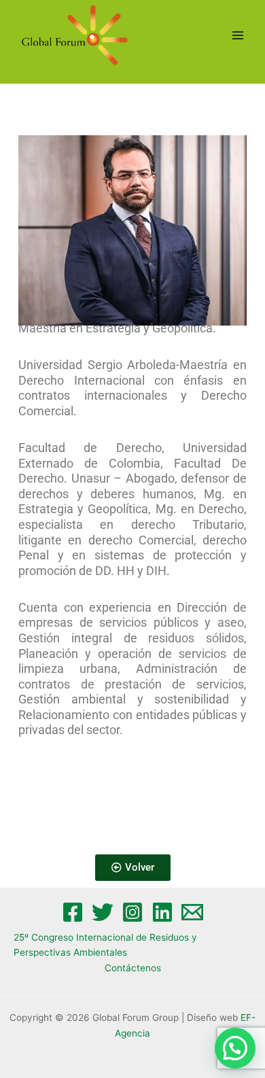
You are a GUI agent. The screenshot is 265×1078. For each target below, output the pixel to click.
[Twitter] (102, 912)
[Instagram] (132, 912)
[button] (235, 1048)
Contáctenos (133, 967)
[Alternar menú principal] (238, 35)
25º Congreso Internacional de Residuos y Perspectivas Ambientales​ (105, 945)
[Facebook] (73, 912)
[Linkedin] (162, 912)
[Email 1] (192, 912)
